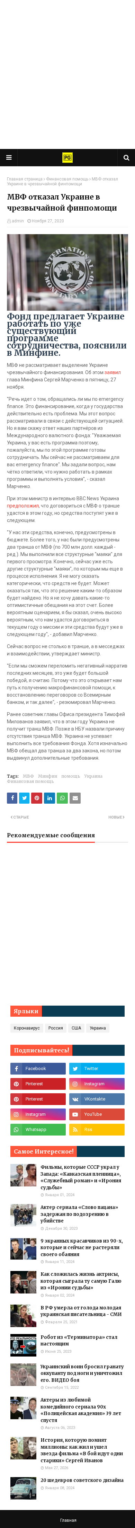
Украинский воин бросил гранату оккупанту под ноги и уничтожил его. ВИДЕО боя (82, 1373)
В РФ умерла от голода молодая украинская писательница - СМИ (81, 1311)
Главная (68, 1520)
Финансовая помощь (67, 179)
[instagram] (97, 1084)
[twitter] (97, 1069)
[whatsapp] (38, 1130)
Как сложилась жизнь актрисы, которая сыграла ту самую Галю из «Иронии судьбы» (81, 1281)
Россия (55, 1028)
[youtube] (97, 1114)
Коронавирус (27, 1028)
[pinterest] (38, 1084)
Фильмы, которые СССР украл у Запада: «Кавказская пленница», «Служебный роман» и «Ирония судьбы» (80, 1177)
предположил (23, 506)
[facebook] (38, 1069)
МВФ (28, 776)
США (76, 1028)
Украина (93, 776)
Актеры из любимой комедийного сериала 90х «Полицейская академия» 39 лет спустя (80, 1410)
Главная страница (25, 179)
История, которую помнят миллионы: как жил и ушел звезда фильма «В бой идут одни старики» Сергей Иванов (81, 1450)
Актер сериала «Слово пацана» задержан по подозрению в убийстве (79, 1214)
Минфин (47, 776)
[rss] (97, 1130)
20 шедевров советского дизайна (82, 1480)
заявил (113, 372)
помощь (70, 776)
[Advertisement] (67, 74)
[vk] (97, 1099)
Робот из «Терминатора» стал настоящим (78, 1340)
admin (18, 221)
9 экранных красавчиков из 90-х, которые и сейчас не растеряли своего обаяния (81, 1247)
